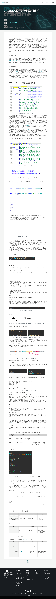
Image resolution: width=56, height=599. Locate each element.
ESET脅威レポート (46, 578)
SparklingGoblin (17, 71)
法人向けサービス (28, 576)
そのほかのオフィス (7, 575)
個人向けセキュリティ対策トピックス (20, 585)
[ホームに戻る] (5, 2)
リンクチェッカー (18, 579)
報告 (21, 41)
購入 (50, 2)
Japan (53, 2)
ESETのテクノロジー (47, 574)
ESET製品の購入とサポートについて (38, 576)
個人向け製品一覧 (18, 572)
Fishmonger (40, 71)
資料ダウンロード (46, 579)
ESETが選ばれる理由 (47, 573)
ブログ (47, 2)
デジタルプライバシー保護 (20, 577)
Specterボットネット (31, 129)
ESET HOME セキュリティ (19, 573)
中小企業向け (27, 572)
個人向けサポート (37, 572)
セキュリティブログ (47, 577)
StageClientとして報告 (29, 125)
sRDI (12, 422)
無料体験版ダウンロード (19, 582)
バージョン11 (25, 539)
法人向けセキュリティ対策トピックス (30, 579)
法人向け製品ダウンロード (38, 574)
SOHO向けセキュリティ (19, 574)
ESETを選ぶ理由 (18, 583)
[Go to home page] (6, 571)
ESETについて (43, 2)
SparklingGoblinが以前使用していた (14, 60)
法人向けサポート (37, 573)
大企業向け (27, 573)
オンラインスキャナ (19, 578)
